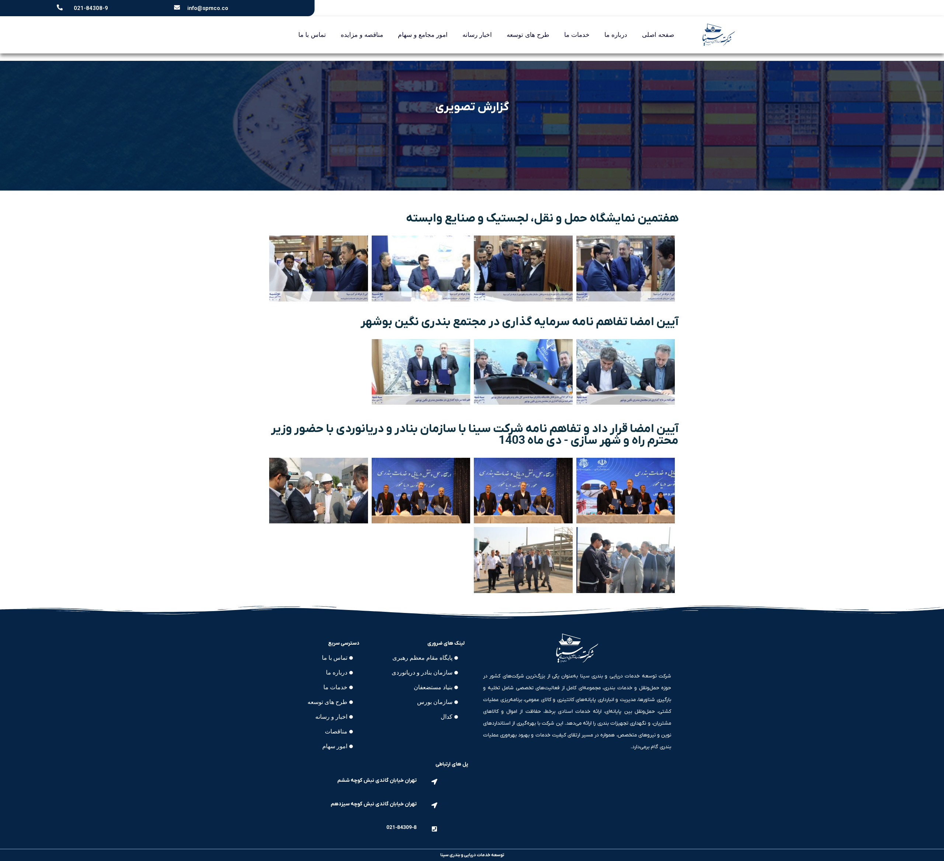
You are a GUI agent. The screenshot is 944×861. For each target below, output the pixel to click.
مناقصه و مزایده (362, 34)
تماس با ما (312, 34)
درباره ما (615, 34)
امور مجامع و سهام (423, 34)
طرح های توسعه (528, 34)
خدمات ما (577, 34)
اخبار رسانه (477, 34)
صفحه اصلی (658, 34)
